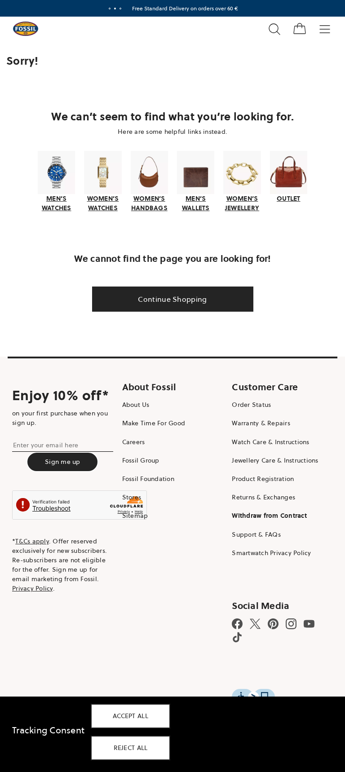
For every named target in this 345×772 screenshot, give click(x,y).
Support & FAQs (251, 533)
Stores (129, 496)
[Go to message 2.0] (112, 8)
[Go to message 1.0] (106, 8)
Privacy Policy (32, 586)
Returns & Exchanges (259, 496)
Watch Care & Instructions (266, 440)
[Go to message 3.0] (117, 8)
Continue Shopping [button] (169, 298)
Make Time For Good (151, 422)
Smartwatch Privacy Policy (266, 551)
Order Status (246, 403)
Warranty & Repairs (256, 422)
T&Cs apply (32, 539)
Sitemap (133, 514)
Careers (131, 440)
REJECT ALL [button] (131, 747)
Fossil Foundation (146, 477)
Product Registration (258, 477)
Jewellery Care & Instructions (270, 458)
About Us (133, 403)
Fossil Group (138, 458)
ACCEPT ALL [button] (130, 715)
